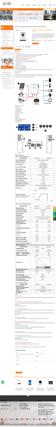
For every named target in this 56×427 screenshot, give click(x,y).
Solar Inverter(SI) (5, 48)
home (22, 5)
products (34, 5)
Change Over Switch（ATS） (7, 40)
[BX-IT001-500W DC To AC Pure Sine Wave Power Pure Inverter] (50, 382)
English (15, 9)
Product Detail (18, 49)
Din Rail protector (5, 38)
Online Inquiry (35, 43)
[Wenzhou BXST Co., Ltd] (7, 0)
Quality (44, 5)
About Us (28, 5)
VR (54, 5)
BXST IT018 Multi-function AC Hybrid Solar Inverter (19, 389)
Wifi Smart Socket (5, 44)
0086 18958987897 (38, 40)
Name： (37, 352)
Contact (50, 5)
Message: (18, 364)
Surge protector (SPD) (6, 32)
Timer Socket (4, 42)
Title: (16, 352)
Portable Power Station (6, 52)
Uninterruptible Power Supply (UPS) (6, 55)
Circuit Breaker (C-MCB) (6, 36)
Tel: (17, 360)
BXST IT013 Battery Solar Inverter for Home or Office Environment (40, 389)
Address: (37, 356)
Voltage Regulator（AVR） (7, 46)
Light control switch (5, 50)
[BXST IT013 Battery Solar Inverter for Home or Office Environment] (40, 382)
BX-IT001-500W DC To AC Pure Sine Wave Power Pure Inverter (51, 389)
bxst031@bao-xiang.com (7, 72)
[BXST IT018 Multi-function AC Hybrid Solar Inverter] (19, 382)
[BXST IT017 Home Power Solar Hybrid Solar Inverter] (23, 37)
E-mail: (17, 356)
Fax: (36, 360)
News (39, 5)
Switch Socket (4, 34)
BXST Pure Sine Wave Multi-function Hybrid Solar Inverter (30, 389)
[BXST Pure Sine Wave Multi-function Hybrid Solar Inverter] (29, 382)
